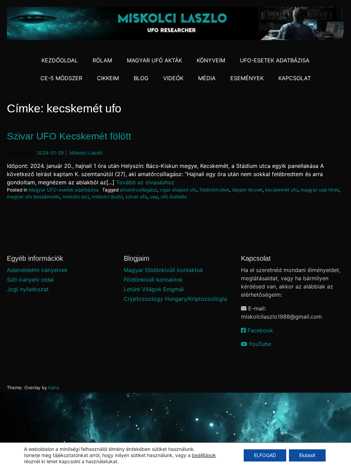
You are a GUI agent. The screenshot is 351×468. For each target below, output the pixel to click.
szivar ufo (136, 196)
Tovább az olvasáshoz (145, 182)
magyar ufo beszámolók (33, 196)
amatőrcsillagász (138, 190)
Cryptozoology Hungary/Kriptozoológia (175, 298)
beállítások (204, 455)
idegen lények (247, 190)
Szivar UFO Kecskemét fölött (69, 136)
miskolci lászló (107, 196)
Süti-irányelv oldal (30, 279)
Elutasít (307, 455)
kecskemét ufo (281, 190)
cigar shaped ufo (178, 190)
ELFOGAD (265, 455)
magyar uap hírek (320, 190)
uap (154, 196)
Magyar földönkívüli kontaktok (163, 270)
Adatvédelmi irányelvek (37, 270)
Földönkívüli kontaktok (153, 279)
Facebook (259, 330)
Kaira (53, 387)
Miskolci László (86, 153)
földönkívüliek (214, 190)
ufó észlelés (174, 196)
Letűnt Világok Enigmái (154, 289)
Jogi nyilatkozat (28, 289)
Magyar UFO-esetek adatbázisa (64, 190)
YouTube (259, 344)
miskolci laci (75, 196)
